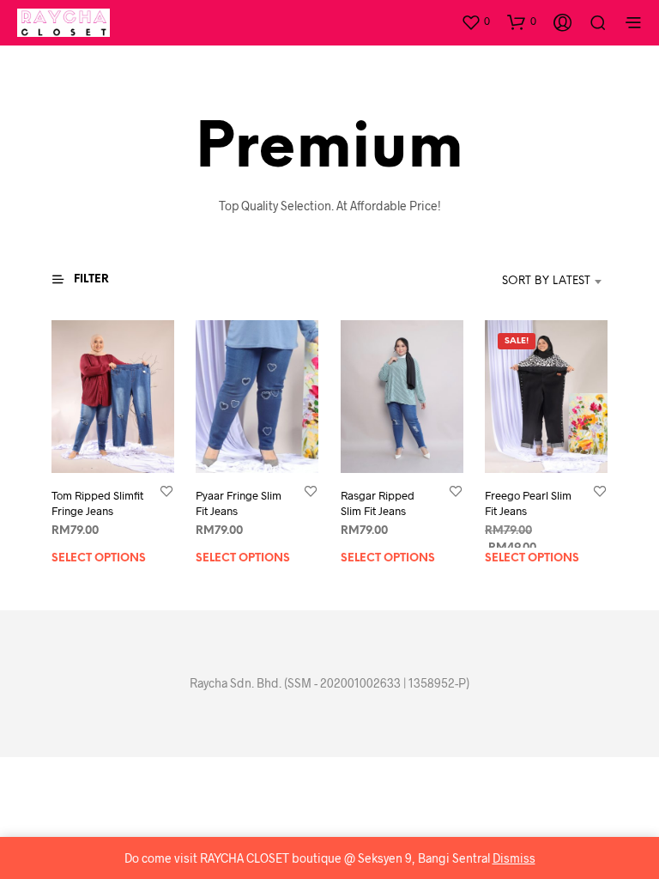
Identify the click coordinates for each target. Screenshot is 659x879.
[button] (475, 21)
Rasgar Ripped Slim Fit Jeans (377, 503)
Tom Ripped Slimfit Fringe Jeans (97, 503)
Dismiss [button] (514, 858)
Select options (98, 559)
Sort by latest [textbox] (546, 281)
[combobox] (520, 282)
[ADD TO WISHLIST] (166, 490)
